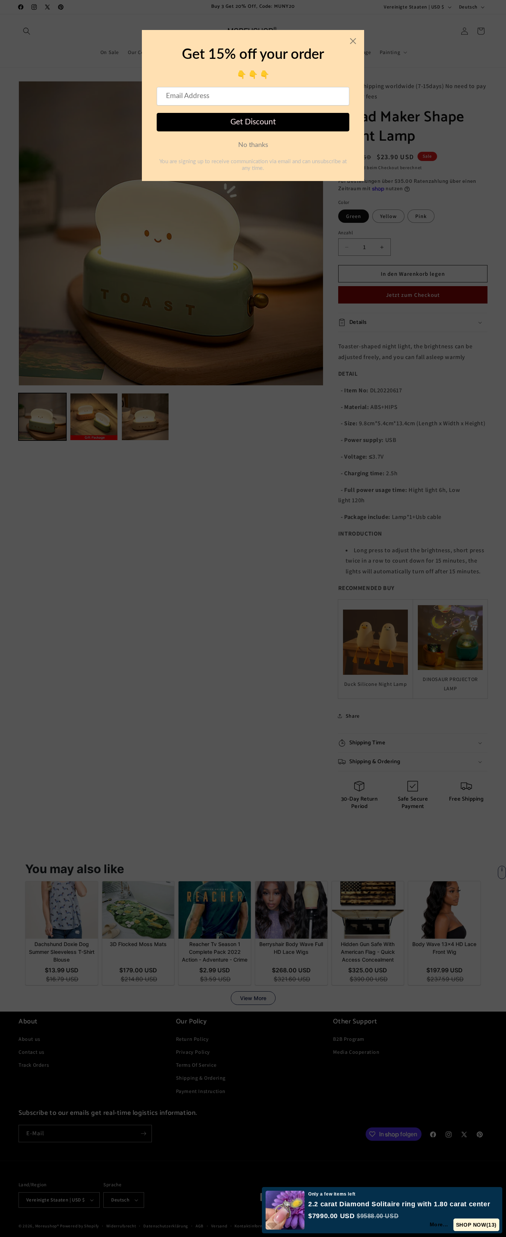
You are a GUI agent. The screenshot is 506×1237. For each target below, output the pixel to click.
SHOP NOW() (476, 1225)
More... (439, 1224)
